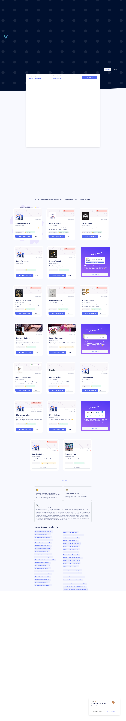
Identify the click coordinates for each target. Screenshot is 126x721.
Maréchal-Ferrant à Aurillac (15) (42, 534)
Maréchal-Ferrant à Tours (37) (70, 566)
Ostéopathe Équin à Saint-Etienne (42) (72, 579)
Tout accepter (112, 711)
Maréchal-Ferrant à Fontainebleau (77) (44, 571)
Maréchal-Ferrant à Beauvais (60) (42, 542)
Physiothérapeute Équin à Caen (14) (71, 570)
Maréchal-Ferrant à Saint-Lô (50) (71, 560)
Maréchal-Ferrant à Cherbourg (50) (43, 557)
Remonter (64, 480)
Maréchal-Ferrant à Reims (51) (70, 552)
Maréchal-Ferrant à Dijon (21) (41, 565)
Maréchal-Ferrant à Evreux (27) (42, 568)
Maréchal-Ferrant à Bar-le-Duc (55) (43, 540)
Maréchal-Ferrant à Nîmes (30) (70, 540)
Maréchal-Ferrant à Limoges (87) (42, 585)
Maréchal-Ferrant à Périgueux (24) (71, 543)
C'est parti (89, 77)
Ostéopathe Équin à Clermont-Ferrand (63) (73, 577)
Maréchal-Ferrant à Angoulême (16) (43, 531)
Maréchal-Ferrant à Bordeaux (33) (43, 545)
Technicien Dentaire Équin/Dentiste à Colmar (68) (74, 589)
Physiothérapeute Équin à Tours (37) (71, 573)
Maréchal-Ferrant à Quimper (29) (71, 549)
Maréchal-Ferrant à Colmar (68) (42, 562)
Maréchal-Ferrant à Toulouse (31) (71, 563)
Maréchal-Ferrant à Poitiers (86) (70, 546)
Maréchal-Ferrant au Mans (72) (42, 579)
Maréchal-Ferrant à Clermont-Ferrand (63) (45, 559)
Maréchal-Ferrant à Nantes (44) (70, 537)
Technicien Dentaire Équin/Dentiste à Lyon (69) (74, 584)
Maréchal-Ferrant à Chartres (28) (42, 554)
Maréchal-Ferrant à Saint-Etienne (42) (72, 557)
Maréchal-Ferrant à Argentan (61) (42, 537)
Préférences (98, 711)
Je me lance (94, 274)
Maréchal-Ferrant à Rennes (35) (70, 554)
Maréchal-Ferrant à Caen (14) (41, 551)
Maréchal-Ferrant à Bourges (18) (42, 548)
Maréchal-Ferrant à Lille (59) (41, 582)
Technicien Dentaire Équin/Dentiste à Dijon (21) (74, 586)
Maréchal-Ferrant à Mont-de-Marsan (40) (73, 535)
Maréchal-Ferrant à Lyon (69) (70, 532)
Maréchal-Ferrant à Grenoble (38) (42, 574)
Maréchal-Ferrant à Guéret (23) (42, 576)
